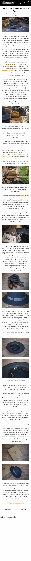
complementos (25, 13)
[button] (20, 3)
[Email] (28, 2)
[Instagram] (28, 4)
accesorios (21, 13)
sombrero (15, 15)
